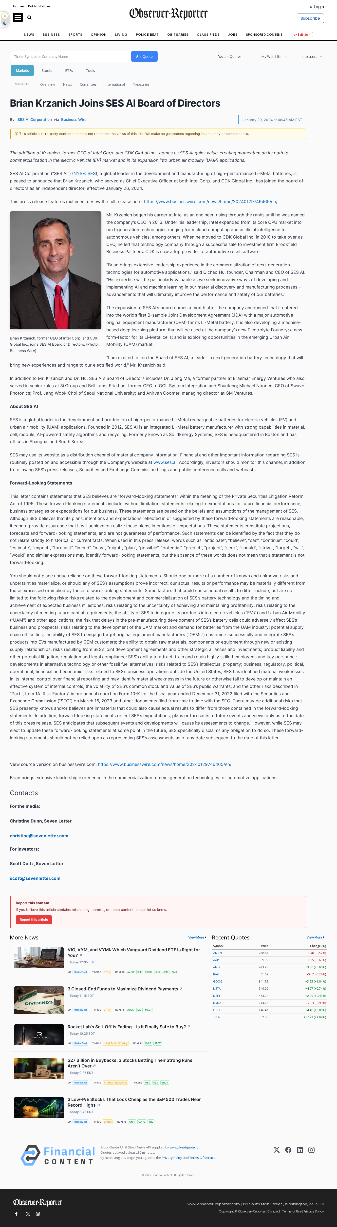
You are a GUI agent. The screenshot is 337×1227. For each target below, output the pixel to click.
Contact (273, 1211)
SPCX (157, 1043)
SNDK (165, 1082)
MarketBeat (80, 972)
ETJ (139, 1009)
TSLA (216, 1017)
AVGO (130, 972)
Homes (19, 6)
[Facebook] (288, 1155)
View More (196, 937)
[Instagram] (311, 1155)
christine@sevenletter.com (39, 835)
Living (121, 34)
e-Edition (302, 34)
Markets (22, 70)
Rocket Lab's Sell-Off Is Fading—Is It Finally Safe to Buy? (129, 1026)
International (115, 84)
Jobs (233, 34)
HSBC (148, 972)
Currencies (88, 84)
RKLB (148, 1043)
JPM (165, 972)
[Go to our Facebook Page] (16, 1214)
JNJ (157, 972)
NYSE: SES (85, 173)
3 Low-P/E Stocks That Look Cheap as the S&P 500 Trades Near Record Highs (134, 1102)
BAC (216, 974)
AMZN (217, 953)
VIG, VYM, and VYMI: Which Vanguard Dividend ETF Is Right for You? (134, 952)
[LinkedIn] (300, 1155)
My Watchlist (271, 56)
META (217, 988)
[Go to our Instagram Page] (38, 1214)
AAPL (216, 960)
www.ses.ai (164, 462)
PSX (155, 1082)
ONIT (132, 1121)
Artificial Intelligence (115, 1082)
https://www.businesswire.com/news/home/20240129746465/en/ (211, 201)
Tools (90, 70)
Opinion (99, 34)
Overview (47, 84)
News (29, 34)
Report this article (34, 919)
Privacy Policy (172, 1157)
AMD (216, 967)
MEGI (148, 1009)
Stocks (47, 70)
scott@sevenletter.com (35, 878)
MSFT (216, 996)
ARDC (130, 1009)
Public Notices (39, 6)
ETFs (69, 70)
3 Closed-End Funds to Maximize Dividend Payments (125, 988)
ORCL (217, 1010)
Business (51, 34)
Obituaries (177, 34)
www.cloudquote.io (184, 1147)
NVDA (217, 1003)
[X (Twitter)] (277, 1155)
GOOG (218, 981)
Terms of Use (291, 1211)
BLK (139, 972)
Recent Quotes (230, 56)
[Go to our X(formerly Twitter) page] (27, 1214)
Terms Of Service (202, 1157)
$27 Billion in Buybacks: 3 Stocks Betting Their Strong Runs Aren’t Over (130, 1063)
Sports (75, 34)
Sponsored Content (264, 34)
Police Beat (147, 34)
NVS (174, 972)
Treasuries (141, 84)
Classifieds (208, 34)
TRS (151, 1121)
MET (147, 1082)
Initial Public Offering (116, 1043)
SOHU (141, 1121)
